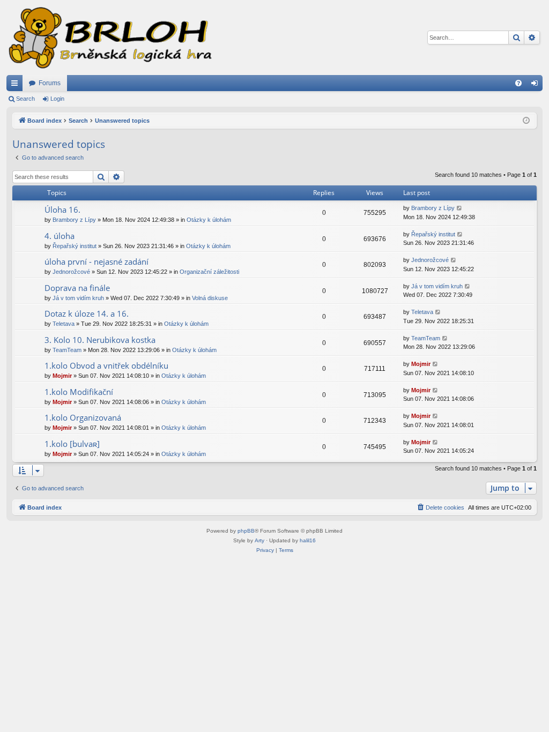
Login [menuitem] (537, 85)
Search (25, 98)
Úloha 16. (62, 209)
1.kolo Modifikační (78, 391)
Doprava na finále (77, 287)
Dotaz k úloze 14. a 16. (86, 313)
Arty (259, 540)
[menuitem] (518, 83)
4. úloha (59, 235)
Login (57, 98)
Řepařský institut (75, 246)
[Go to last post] (459, 208)
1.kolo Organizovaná (82, 417)
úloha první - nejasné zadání (96, 261)
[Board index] (109, 37)
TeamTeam (67, 350)
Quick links (17, 85)
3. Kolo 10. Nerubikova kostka (99, 339)
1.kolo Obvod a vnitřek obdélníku (106, 365)
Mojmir (62, 375)
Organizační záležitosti (209, 271)
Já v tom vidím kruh (78, 298)
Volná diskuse (210, 298)
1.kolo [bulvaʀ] (72, 443)
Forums (50, 83)
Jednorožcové (71, 271)
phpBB (246, 531)
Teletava (64, 323)
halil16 (308, 540)
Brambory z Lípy (74, 219)
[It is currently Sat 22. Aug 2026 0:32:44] (526, 121)
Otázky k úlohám (209, 219)
